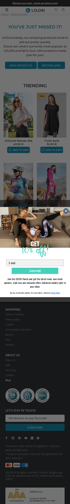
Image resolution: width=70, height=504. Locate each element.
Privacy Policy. (55, 292)
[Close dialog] (66, 211)
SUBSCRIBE (35, 271)
